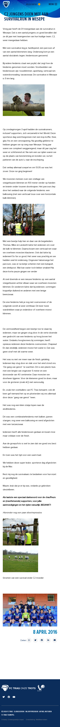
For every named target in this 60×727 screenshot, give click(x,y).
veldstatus (31, 4)
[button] (29, 640)
